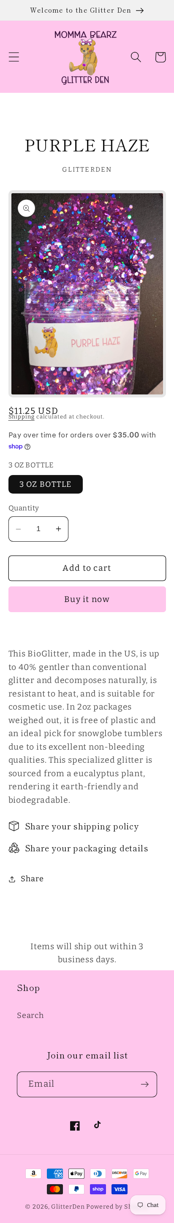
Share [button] (32, 878)
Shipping (21, 416)
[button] (14, 57)
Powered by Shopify (117, 1206)
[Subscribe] (145, 1084)
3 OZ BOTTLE (45, 484)
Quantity (23, 508)
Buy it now (87, 599)
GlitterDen (67, 1206)
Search (30, 1015)
